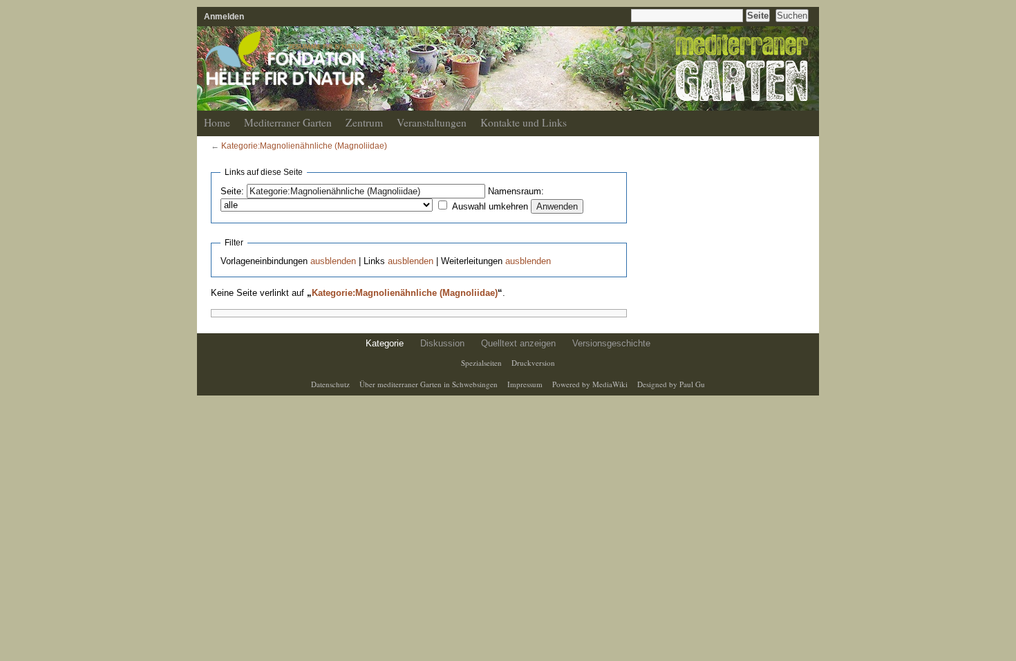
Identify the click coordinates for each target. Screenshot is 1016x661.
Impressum (525, 384)
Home (217, 122)
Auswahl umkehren (490, 206)
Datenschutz (330, 384)
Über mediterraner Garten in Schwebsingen (428, 384)
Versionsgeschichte (611, 343)
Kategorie (385, 343)
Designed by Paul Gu (671, 384)
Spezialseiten (481, 362)
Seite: (232, 191)
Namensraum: (516, 191)
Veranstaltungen (432, 122)
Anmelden (224, 16)
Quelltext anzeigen (518, 343)
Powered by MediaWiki (590, 384)
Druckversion (533, 362)
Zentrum (364, 122)
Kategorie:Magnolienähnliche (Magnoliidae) (304, 145)
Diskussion (442, 343)
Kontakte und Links (523, 122)
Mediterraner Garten (288, 122)
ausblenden (333, 261)
